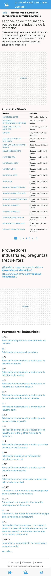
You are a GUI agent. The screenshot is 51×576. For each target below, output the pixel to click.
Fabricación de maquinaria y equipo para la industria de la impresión (23, 420)
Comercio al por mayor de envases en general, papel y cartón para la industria (25, 492)
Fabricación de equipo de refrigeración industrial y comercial (21, 457)
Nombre (6, 113)
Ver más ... (7, 551)
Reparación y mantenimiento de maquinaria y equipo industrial (24, 544)
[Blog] (41, 572)
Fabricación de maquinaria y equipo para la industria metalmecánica (23, 469)
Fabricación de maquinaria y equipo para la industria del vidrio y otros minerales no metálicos (23, 432)
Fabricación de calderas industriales (20, 352)
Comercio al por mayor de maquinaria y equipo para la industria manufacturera (25, 515)
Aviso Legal (14, 562)
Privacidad (27, 562)
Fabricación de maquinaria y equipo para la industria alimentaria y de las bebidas (23, 397)
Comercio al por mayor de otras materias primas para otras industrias (22, 503)
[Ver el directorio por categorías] (25, 572)
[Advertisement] (25, 78)
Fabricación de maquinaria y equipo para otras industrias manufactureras (25, 446)
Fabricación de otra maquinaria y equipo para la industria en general (24, 480)
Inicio (4, 12)
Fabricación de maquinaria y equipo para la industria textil (23, 408)
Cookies (38, 562)
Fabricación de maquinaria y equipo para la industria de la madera (23, 373)
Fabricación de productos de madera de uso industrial (24, 342)
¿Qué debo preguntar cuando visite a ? (22, 268)
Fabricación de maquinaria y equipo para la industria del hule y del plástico (23, 385)
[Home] (6, 4)
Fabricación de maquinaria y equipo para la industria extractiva (23, 362)
